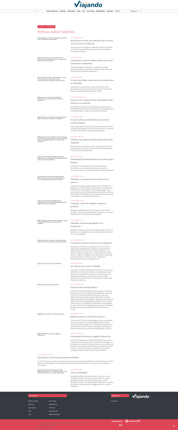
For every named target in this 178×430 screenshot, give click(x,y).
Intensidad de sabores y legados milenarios (91, 336)
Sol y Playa (90, 11)
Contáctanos (117, 421)
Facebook (114, 401)
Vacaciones (71, 11)
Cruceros (110, 11)
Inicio (41, 27)
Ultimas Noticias (54, 414)
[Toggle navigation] (36, 11)
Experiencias (100, 11)
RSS (120, 425)
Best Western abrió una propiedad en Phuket (58, 357)
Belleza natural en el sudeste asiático (88, 316)
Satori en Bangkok (79, 372)
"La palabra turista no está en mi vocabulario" (91, 243)
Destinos (63, 11)
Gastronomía (53, 411)
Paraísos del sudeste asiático (84, 287)
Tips (83, 11)
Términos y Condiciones (45, 428)
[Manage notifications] (173, 425)
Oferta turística (52, 11)
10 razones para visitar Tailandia (85, 266)
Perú (78, 11)
